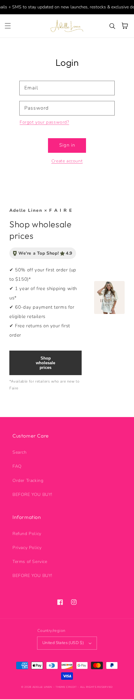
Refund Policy (26, 534)
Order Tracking (27, 480)
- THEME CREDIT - (66, 687)
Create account (67, 161)
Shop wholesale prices (45, 363)
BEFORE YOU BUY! (32, 494)
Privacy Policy (26, 548)
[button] (8, 26)
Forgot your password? (44, 122)
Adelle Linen (42, 687)
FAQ (17, 466)
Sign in (67, 145)
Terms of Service (29, 562)
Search (19, 452)
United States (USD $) (63, 643)
